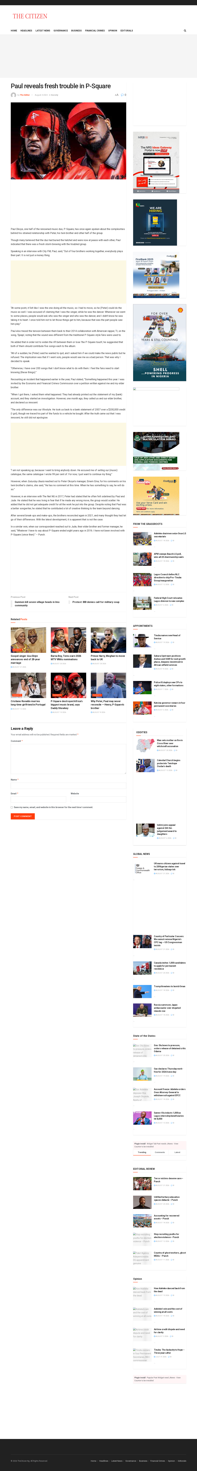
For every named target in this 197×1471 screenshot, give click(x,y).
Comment (17, 741)
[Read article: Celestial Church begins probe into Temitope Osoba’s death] (145, 765)
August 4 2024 (41, 95)
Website (75, 793)
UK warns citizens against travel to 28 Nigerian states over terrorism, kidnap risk (169, 866)
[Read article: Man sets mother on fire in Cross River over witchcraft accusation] (145, 745)
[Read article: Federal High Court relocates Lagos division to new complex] (142, 603)
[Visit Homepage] (30, 16)
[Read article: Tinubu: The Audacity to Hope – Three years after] (142, 1355)
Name (15, 779)
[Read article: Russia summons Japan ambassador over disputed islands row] (142, 1010)
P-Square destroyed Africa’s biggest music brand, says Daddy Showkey (66, 705)
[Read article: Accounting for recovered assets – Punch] (142, 1221)
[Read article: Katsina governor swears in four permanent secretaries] (142, 708)
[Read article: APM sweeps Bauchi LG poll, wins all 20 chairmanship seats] (142, 559)
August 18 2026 (162, 541)
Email (14, 793)
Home (14, 30)
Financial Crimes (95, 30)
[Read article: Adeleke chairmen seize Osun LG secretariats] (142, 538)
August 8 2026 (98, 712)
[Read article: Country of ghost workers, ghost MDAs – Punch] (142, 1258)
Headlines (26, 30)
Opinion (112, 30)
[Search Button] (185, 30)
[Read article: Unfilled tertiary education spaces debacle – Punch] (142, 1202)
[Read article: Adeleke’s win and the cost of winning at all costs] (142, 1314)
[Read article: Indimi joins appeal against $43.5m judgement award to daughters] (145, 830)
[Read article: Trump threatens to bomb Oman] (142, 991)
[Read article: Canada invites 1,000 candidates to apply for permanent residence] (142, 968)
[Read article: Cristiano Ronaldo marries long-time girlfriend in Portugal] (28, 685)
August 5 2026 (161, 1336)
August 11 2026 (162, 1260)
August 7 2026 (161, 689)
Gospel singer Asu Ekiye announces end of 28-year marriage (25, 659)
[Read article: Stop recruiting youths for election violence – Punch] (142, 1239)
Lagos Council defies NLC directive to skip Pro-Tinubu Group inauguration (167, 577)
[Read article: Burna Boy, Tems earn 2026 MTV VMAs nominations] (68, 640)
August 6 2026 (161, 605)
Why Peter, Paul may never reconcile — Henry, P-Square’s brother (107, 705)
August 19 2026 (162, 642)
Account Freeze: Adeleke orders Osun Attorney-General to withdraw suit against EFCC (170, 1092)
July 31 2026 (160, 1357)
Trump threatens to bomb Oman (169, 986)
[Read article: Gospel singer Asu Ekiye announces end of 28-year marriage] (28, 640)
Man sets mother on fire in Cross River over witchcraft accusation (170, 743)
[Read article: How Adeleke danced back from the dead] (142, 1293)
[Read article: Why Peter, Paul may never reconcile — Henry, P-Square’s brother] (108, 685)
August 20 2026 (59, 664)
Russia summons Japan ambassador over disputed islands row (167, 1008)
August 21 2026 (19, 667)
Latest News (43, 30)
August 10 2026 (59, 712)
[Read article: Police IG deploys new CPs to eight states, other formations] (142, 687)
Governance (61, 30)
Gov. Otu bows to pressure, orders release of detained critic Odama (170, 1048)
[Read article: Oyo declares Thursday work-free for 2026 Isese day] (142, 1074)
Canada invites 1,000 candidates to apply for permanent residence (170, 966)
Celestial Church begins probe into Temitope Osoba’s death (168, 763)
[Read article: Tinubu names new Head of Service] (142, 640)
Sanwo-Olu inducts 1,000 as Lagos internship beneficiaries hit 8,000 (169, 1116)
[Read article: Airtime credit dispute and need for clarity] (142, 1334)
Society (54, 95)
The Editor (25, 95)
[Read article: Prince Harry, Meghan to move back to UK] (108, 640)
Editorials (127, 30)
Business (76, 30)
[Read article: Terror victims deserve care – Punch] (142, 1183)
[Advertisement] (98, 56)
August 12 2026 (19, 709)
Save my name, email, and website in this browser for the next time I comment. (53, 807)
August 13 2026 (165, 770)
